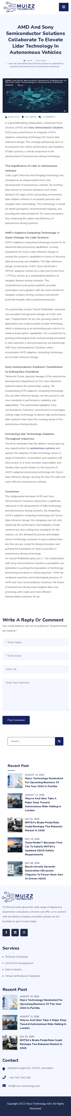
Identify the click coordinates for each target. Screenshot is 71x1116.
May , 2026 (32, 839)
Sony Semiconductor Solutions (45, 127)
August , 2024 (34, 774)
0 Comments (48, 117)
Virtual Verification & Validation (22, 976)
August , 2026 (34, 794)
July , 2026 (32, 819)
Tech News (41, 61)
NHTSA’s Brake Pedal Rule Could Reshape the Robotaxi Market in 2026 (43, 826)
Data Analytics (13, 969)
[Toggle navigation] (64, 7)
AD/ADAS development (19, 963)
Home (29, 61)
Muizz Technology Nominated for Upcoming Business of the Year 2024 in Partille (44, 782)
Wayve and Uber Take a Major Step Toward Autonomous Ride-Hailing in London (43, 1024)
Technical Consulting (16, 957)
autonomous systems (42, 448)
